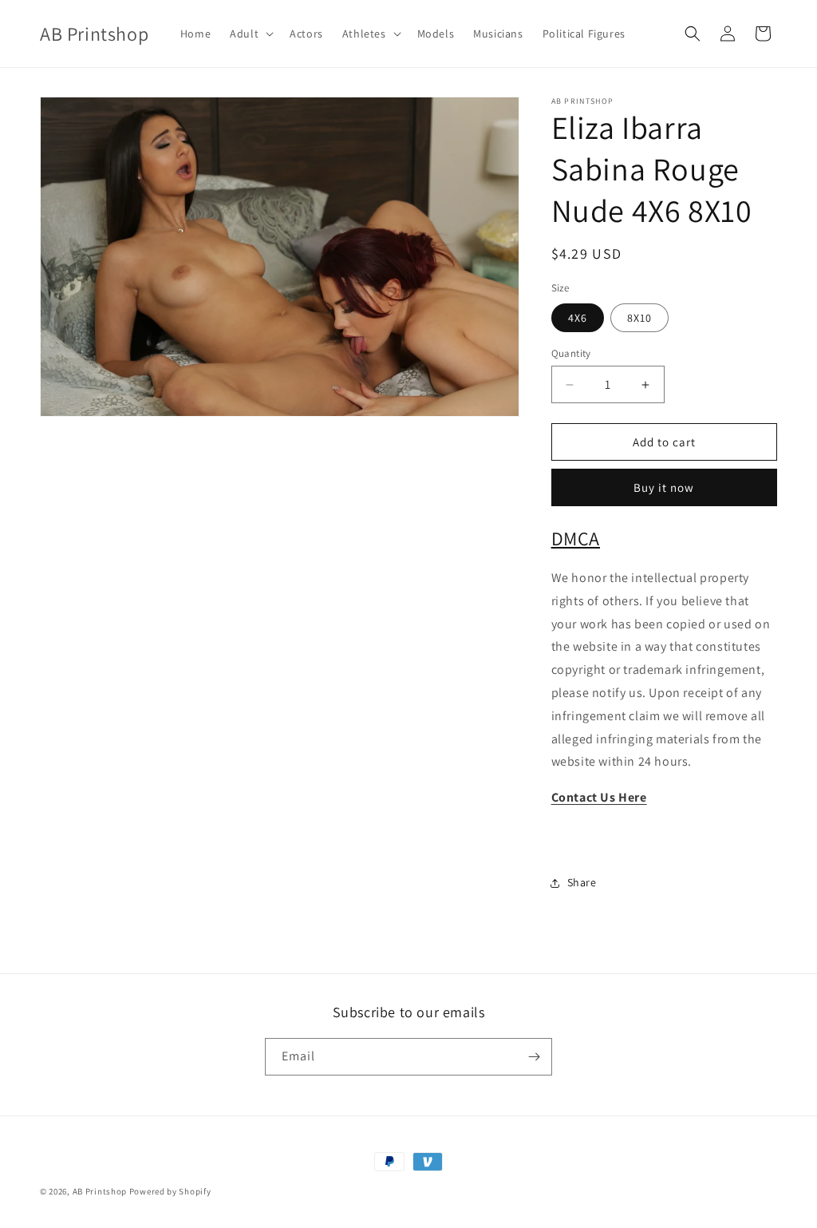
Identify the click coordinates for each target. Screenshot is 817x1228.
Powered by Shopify (170, 1191)
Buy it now (663, 487)
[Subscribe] (533, 1056)
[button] (250, 33)
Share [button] (582, 882)
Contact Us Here (599, 797)
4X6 (577, 318)
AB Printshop (100, 1191)
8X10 (639, 318)
